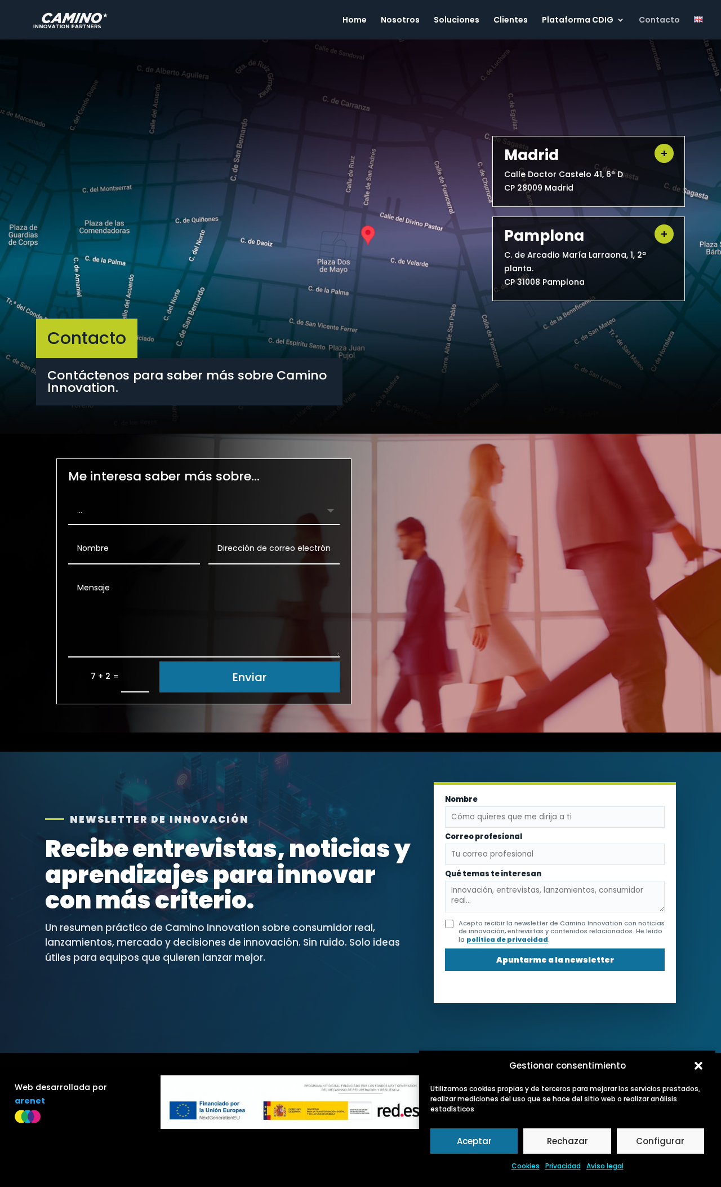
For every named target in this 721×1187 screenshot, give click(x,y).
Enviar (249, 677)
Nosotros (400, 20)
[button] (698, 1065)
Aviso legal (605, 1166)
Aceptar (474, 1141)
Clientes (510, 20)
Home (354, 20)
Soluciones (456, 20)
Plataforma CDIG (577, 20)
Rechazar (567, 1141)
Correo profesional (483, 837)
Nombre (461, 800)
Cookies (525, 1166)
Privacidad (563, 1166)
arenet (30, 1100)
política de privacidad (507, 939)
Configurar (660, 1141)
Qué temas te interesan (493, 874)
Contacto (659, 20)
